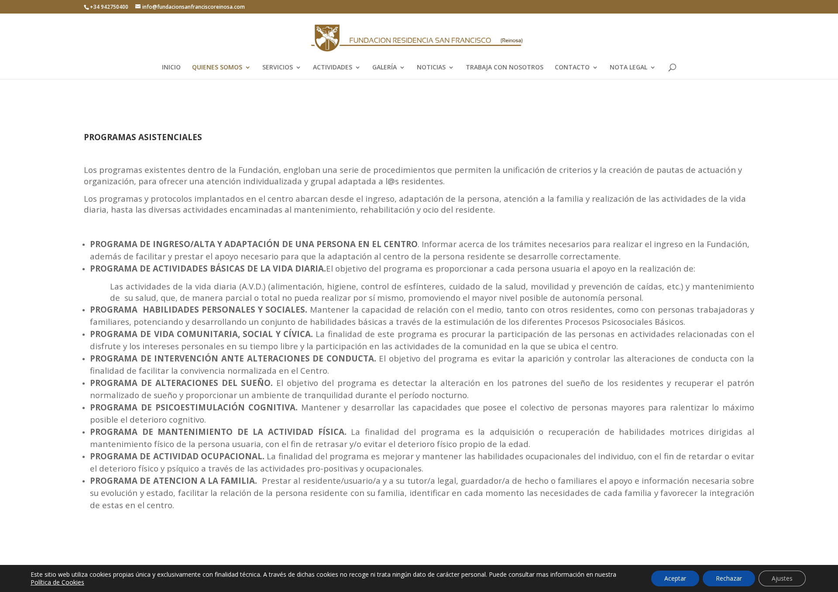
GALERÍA (384, 67)
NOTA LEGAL (628, 67)
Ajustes (782, 578)
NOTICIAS (431, 67)
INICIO (171, 67)
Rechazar (729, 578)
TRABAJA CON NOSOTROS (504, 67)
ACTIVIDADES (332, 67)
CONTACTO (572, 67)
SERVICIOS (277, 67)
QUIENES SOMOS (217, 67)
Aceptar (675, 578)
